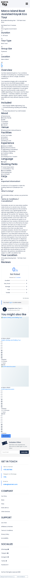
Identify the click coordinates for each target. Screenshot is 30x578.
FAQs (2, 504)
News (2, 500)
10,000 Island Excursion (7, 389)
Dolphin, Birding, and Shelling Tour (11, 340)
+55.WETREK (7, 470)
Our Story (4, 496)
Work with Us (5, 508)
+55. (5, 477)
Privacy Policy (5, 534)
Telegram (4, 553)
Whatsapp (4, 549)
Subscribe (24, 452)
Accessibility (4, 538)
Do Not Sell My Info (21, 576)
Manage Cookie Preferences (7, 576)
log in (10, 302)
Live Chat (4, 523)
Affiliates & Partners (7, 526)
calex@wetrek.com (10, 484)
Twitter (3, 561)
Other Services (5, 511)
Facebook (4, 565)
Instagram (4, 557)
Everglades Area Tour (14, 308)
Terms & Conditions (7, 530)
